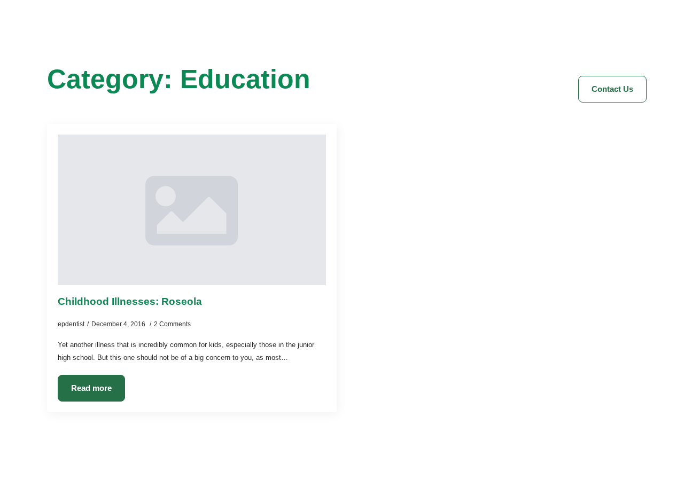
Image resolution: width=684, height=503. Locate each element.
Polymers (540, 36)
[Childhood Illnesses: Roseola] (192, 210)
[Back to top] (657, 476)
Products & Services (315, 36)
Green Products (405, 36)
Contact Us (478, 36)
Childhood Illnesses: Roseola (130, 301)
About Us (237, 36)
